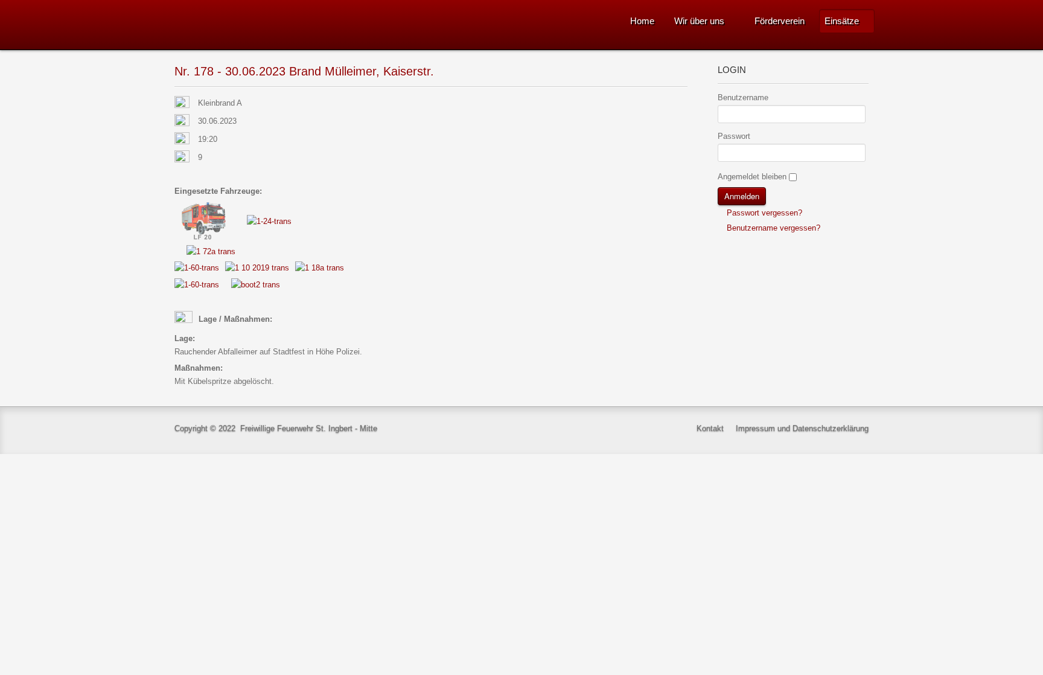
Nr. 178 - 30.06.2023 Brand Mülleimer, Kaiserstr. (304, 71)
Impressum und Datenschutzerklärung (802, 428)
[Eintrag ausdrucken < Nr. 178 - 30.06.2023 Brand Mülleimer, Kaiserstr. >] (684, 103)
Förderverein (779, 21)
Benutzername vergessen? (772, 227)
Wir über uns (699, 21)
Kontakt (710, 428)
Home (642, 21)
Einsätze (842, 21)
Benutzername (743, 97)
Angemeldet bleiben (752, 176)
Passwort (734, 136)
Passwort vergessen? (763, 212)
